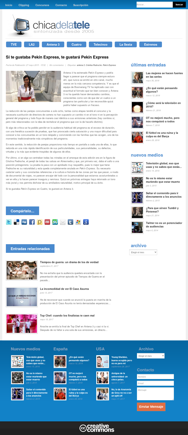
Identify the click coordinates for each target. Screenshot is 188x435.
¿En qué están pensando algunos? (162, 89)
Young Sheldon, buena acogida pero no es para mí (121, 360)
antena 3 (81, 65)
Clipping (24, 5)
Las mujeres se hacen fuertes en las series (164, 75)
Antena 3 (53, 44)
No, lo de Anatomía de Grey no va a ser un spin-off (121, 392)
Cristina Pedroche (94, 65)
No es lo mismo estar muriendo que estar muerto (163, 180)
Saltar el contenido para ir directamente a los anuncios (164, 195)
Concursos (42, 5)
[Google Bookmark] (86, 224)
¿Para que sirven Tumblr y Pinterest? (162, 209)
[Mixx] (47, 224)
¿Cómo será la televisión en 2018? (163, 104)
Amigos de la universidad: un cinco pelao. (119, 376)
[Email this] (63, 224)
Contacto (61, 5)
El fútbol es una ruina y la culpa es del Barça (162, 134)
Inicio (8, 5)
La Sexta (126, 44)
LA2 (32, 44)
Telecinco (100, 44)
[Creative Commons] (96, 431)
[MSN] (78, 224)
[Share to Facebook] (32, 224)
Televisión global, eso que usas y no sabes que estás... (164, 165)
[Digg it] (24, 224)
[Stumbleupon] (55, 224)
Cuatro (77, 44)
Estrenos (150, 44)
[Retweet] (9, 224)
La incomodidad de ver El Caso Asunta (64, 289)
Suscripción (80, 5)
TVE (14, 44)
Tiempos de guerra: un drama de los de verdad (69, 262)
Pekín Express (109, 65)
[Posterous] (40, 224)
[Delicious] (16, 224)
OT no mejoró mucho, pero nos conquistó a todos (163, 119)
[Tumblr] (70, 224)
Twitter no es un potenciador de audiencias (164, 224)
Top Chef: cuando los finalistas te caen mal (67, 315)
